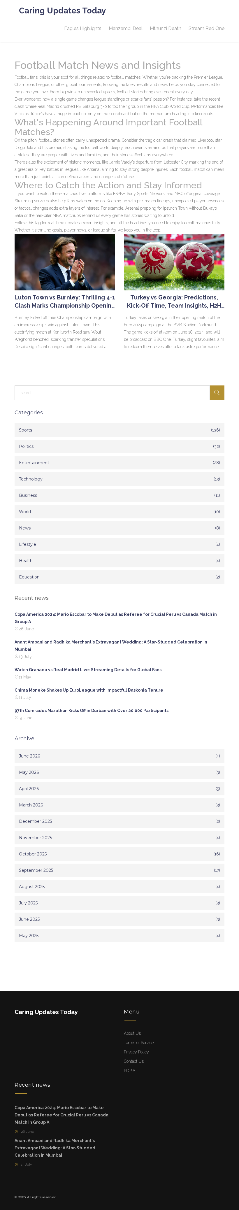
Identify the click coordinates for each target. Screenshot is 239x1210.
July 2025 (28, 903)
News (25, 528)
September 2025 (36, 870)
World (25, 511)
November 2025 (35, 837)
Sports (25, 430)
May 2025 (28, 935)
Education (29, 577)
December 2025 (35, 821)
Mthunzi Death (165, 28)
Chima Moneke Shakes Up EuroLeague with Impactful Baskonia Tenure (89, 690)
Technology (31, 479)
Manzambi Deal (126, 28)
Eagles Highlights (82, 28)
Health (26, 560)
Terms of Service (139, 1042)
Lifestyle (27, 544)
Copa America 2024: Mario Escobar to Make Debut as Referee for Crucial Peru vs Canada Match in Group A (116, 618)
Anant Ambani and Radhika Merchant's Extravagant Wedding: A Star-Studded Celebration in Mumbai (111, 646)
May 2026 (29, 772)
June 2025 (29, 919)
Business (28, 495)
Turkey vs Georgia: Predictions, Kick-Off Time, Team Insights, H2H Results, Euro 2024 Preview (174, 302)
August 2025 (32, 886)
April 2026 (29, 788)
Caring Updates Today (62, 10)
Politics (26, 446)
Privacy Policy (136, 1052)
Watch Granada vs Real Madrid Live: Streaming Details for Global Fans (88, 669)
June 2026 (29, 756)
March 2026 (31, 805)
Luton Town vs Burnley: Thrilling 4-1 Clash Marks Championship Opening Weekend (65, 302)
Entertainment (34, 462)
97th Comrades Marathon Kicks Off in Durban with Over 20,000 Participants (91, 710)
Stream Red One (206, 28)
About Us (132, 1033)
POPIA (129, 1070)
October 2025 (33, 854)
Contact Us (134, 1061)
